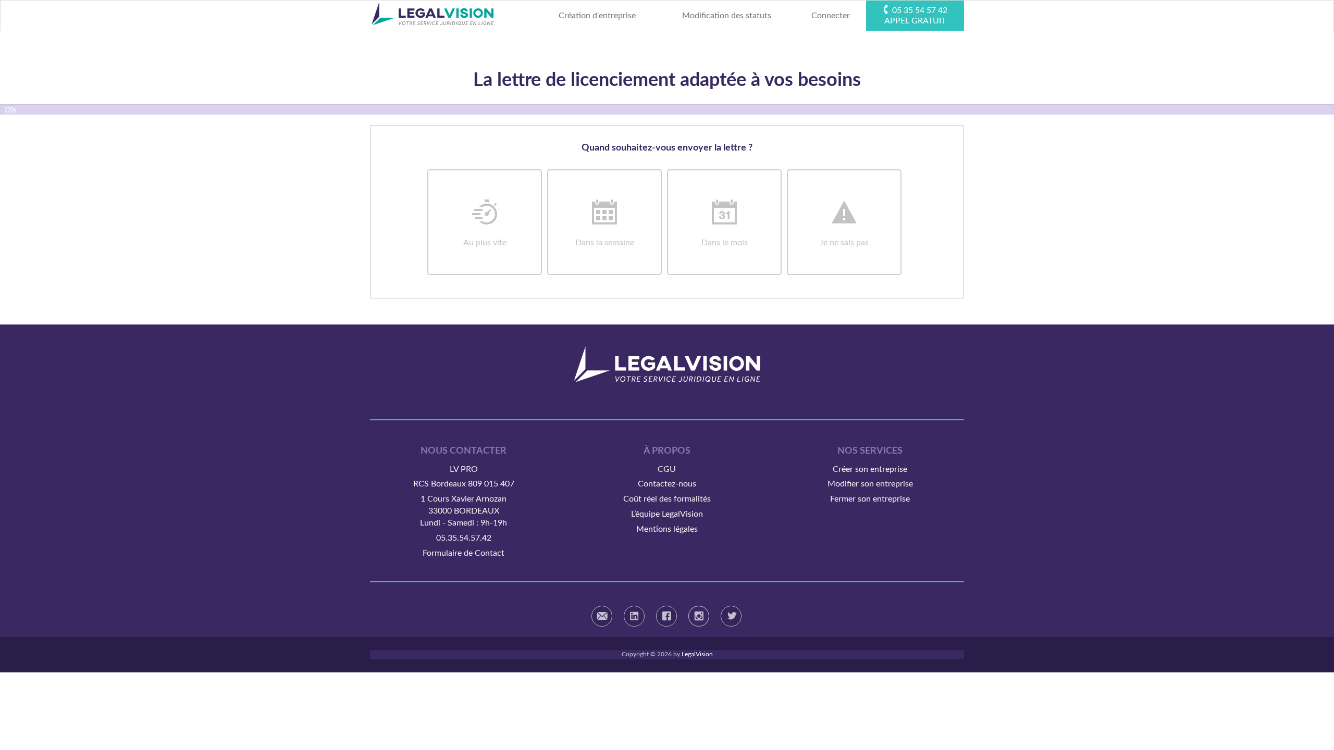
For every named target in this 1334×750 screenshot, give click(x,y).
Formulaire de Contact (463, 553)
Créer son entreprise (870, 469)
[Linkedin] (634, 616)
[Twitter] (731, 616)
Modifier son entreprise (870, 484)
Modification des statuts (726, 15)
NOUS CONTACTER (464, 451)
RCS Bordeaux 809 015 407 (463, 484)
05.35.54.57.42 (463, 538)
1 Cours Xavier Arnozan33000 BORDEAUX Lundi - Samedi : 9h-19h (463, 511)
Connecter (830, 15)
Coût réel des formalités (667, 499)
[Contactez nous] (601, 616)
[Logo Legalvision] (432, 16)
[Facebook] (666, 616)
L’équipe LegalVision (667, 514)
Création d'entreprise (597, 15)
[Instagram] (698, 616)
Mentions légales (667, 529)
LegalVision (697, 654)
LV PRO (464, 469)
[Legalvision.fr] (667, 364)
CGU (667, 469)
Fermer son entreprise (870, 499)
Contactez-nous (667, 484)
